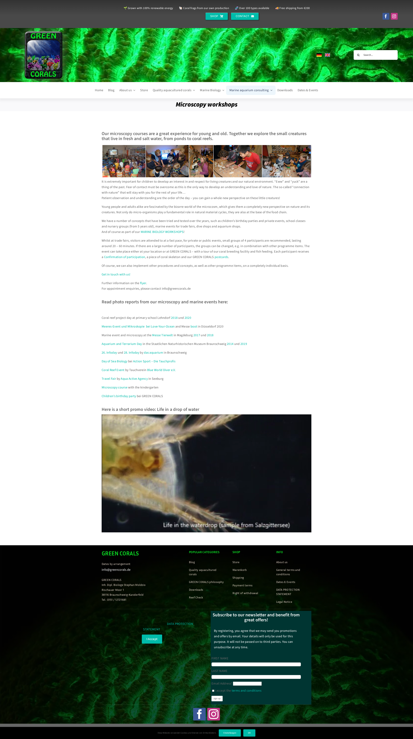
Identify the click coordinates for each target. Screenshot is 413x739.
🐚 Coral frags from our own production (204, 8)
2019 (243, 344)
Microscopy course (114, 387)
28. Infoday (131, 352)
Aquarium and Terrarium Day (122, 344)
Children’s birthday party (119, 396)
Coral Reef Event (113, 370)
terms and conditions (246, 690)
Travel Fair (109, 379)
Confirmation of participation (124, 257)
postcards (221, 257)
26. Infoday (109, 352)
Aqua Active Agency (134, 379)
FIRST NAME (220, 658)
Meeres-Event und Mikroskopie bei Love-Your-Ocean (138, 326)
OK (249, 732)
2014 (230, 344)
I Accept (151, 639)
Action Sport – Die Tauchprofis (154, 361)
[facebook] (386, 16)
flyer (143, 283)
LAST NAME (220, 671)
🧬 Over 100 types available (252, 8)
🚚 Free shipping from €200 (292, 8)
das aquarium (153, 352)
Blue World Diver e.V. (161, 370)
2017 (196, 335)
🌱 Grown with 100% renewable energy (148, 8)
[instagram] (394, 16)
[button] (217, 16)
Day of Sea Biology (114, 361)
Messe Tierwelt (162, 335)
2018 (174, 318)
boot (194, 326)
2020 (188, 318)
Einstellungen (229, 732)
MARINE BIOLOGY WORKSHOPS (162, 232)
